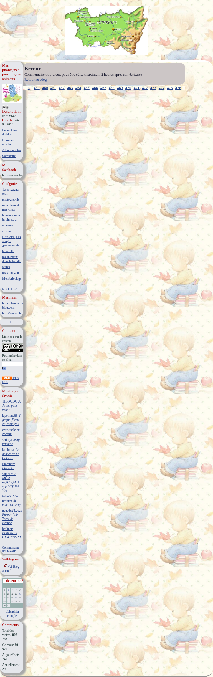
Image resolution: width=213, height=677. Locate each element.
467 (103, 88)
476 (178, 88)
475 (170, 88)
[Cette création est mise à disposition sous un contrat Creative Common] (14, 350)
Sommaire (9, 156)
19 (16, 598)
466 (95, 88)
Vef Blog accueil (10, 569)
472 (145, 88)
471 (137, 88)
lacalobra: (11, 454)
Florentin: (8, 466)
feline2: (11, 500)
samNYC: (11, 482)
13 (20, 594)
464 (78, 88)
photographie (10, 199)
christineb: (11, 432)
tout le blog (9, 288)
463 (70, 88)
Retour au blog (35, 79)
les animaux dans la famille (11, 259)
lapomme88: (11, 420)
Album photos (11, 150)
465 (87, 88)
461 (53, 88)
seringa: (11, 442)
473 (153, 88)
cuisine (6, 231)
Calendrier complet (12, 614)
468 (112, 88)
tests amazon (10, 273)
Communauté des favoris (10, 549)
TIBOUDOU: (11, 406)
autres (6, 267)
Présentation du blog (10, 132)
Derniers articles (8, 142)
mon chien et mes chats (10, 207)
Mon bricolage (11, 279)
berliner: (13, 533)
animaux (7, 225)
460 (45, 88)
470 (128, 88)
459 (37, 88)
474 (161, 88)
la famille (8, 251)
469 (120, 88)
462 (62, 88)
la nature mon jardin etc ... (11, 217)
